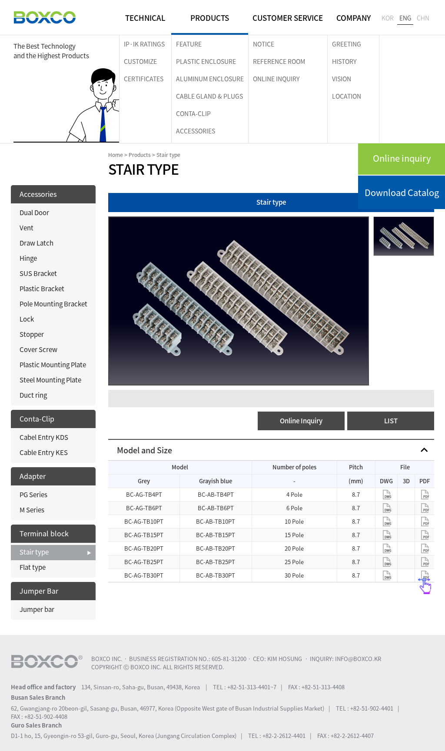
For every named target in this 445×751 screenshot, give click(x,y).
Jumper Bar (39, 590)
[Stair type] (238, 300)
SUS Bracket (38, 273)
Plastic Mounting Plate (53, 364)
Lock (27, 319)
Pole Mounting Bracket (53, 304)
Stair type (34, 552)
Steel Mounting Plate (50, 380)
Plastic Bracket (42, 288)
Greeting (346, 44)
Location (346, 96)
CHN (423, 17)
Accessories (195, 130)
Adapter (33, 476)
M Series (32, 510)
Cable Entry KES (44, 452)
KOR (388, 17)
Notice (263, 44)
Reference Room (279, 61)
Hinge (28, 258)
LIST (391, 420)
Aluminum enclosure (210, 78)
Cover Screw (38, 349)
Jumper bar (37, 609)
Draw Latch (36, 243)
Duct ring (33, 395)
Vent (26, 228)
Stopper (32, 334)
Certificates (143, 78)
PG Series (33, 494)
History (344, 61)
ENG (405, 17)
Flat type (33, 567)
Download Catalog (402, 192)
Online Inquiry (301, 420)
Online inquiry (402, 158)
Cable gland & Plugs (209, 96)
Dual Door (34, 212)
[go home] (44, 17)
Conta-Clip (193, 113)
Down (386, 494)
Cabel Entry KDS (44, 437)
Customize (140, 61)
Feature (189, 44)
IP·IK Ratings (144, 44)
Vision (341, 78)
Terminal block (44, 533)
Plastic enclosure (206, 61)
